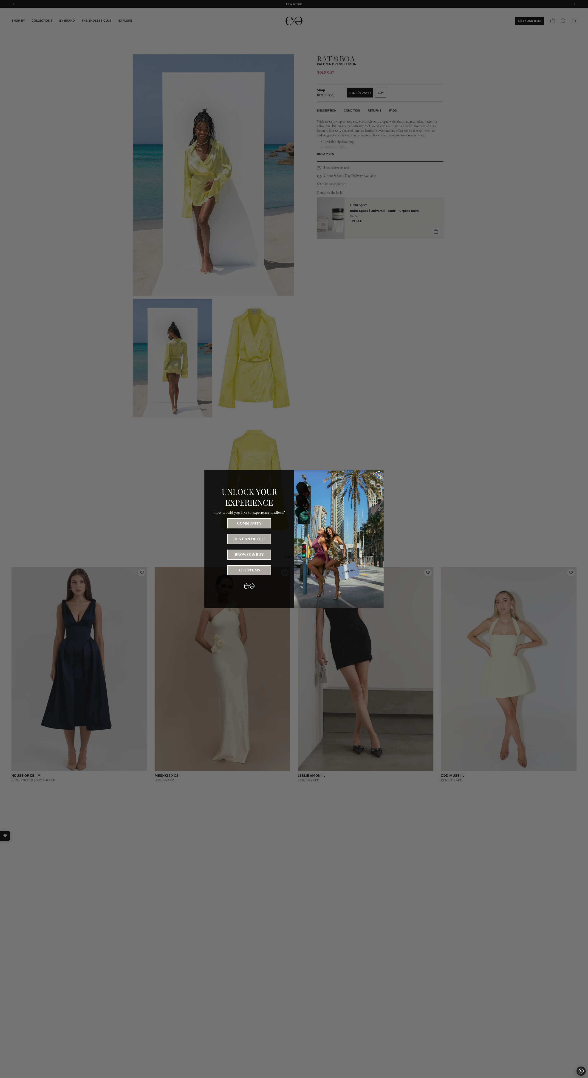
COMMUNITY (249, 523)
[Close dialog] (379, 475)
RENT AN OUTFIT (249, 539)
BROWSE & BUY (249, 554)
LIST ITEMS (249, 570)
